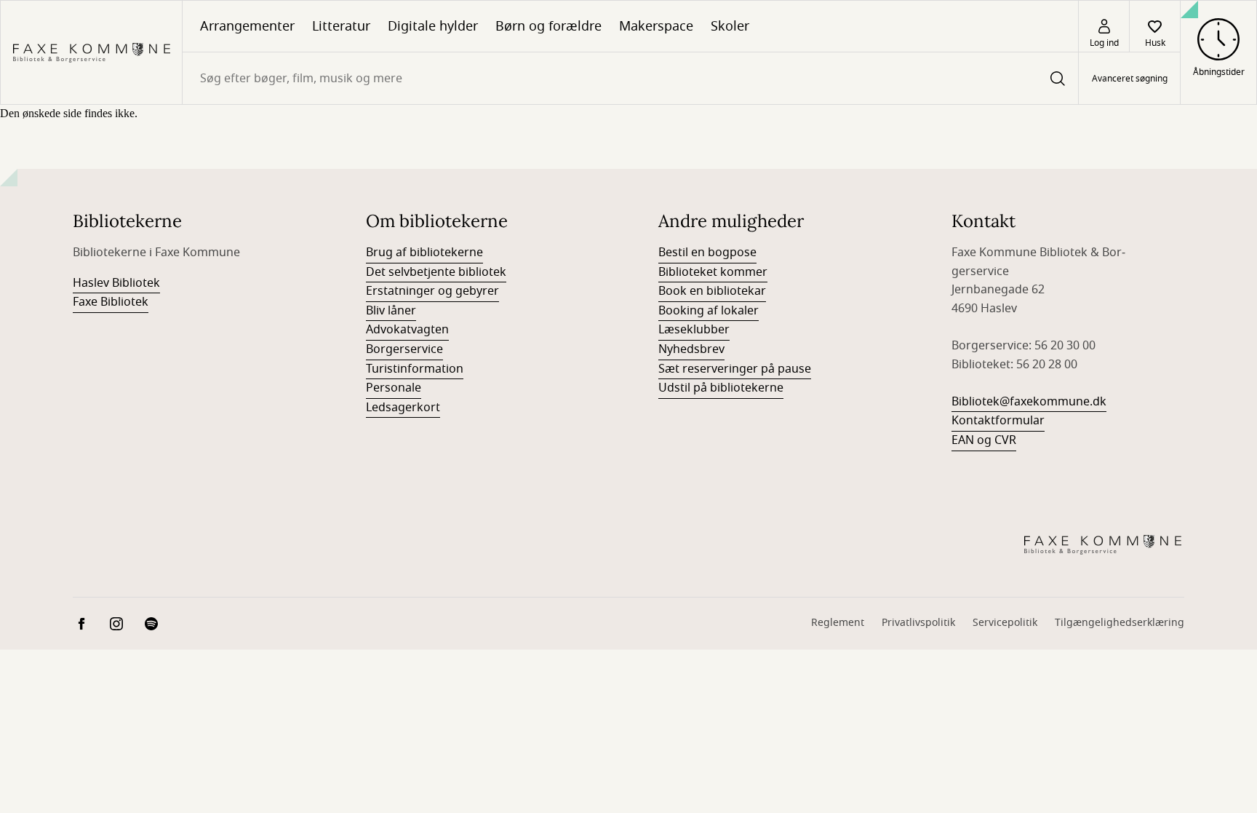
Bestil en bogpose (707, 252)
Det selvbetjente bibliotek (436, 272)
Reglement (837, 622)
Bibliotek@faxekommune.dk (1028, 402)
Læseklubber (694, 329)
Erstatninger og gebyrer (432, 291)
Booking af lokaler (708, 311)
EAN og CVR (983, 440)
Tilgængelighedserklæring (1119, 622)
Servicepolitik (1005, 622)
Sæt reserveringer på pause (734, 369)
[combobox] (630, 78)
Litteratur (341, 26)
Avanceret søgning (1130, 78)
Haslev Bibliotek (116, 283)
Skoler (730, 26)
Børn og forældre (548, 26)
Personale (393, 388)
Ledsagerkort (403, 407)
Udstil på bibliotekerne (720, 388)
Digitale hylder (433, 26)
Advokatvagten (407, 329)
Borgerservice (404, 349)
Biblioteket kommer (712, 272)
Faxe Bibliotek (110, 302)
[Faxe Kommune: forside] (91, 52)
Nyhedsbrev (691, 349)
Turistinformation (414, 369)
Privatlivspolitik (918, 622)
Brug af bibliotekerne (424, 252)
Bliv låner (391, 311)
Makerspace (656, 26)
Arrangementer (247, 26)
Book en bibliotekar (712, 291)
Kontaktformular (998, 420)
